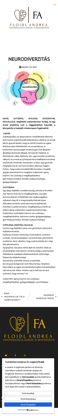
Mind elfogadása (28, 404)
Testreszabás (28, 393)
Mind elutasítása (28, 399)
